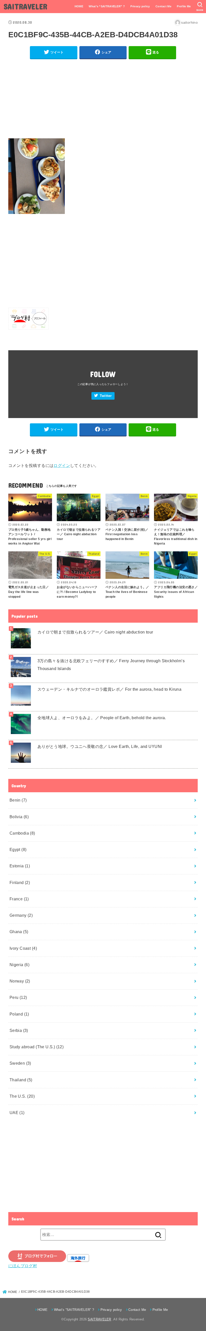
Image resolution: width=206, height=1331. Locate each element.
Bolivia (19, 816)
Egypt (18, 849)
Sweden (20, 1063)
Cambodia (22, 833)
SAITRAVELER (25, 6)
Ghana (19, 931)
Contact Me (163, 6)
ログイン (62, 465)
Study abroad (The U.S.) (37, 1046)
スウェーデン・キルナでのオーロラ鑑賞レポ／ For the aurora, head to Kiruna (109, 689)
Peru (18, 997)
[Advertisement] (103, 99)
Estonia (20, 866)
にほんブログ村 (22, 1265)
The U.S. (22, 1096)
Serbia (19, 1030)
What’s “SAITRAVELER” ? (107, 6)
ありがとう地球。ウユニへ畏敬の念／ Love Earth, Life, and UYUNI (99, 746)
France (19, 899)
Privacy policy (140, 6)
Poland (19, 1014)
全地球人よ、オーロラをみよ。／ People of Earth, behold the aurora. (101, 717)
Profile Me (184, 6)
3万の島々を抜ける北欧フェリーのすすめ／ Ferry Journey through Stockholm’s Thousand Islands (111, 664)
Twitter (106, 396)
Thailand (21, 1080)
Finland (20, 882)
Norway (20, 981)
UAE (17, 1112)
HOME (79, 6)
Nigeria (20, 964)
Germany (21, 915)
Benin (18, 800)
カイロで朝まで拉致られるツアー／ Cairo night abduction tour (95, 632)
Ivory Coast (23, 948)
